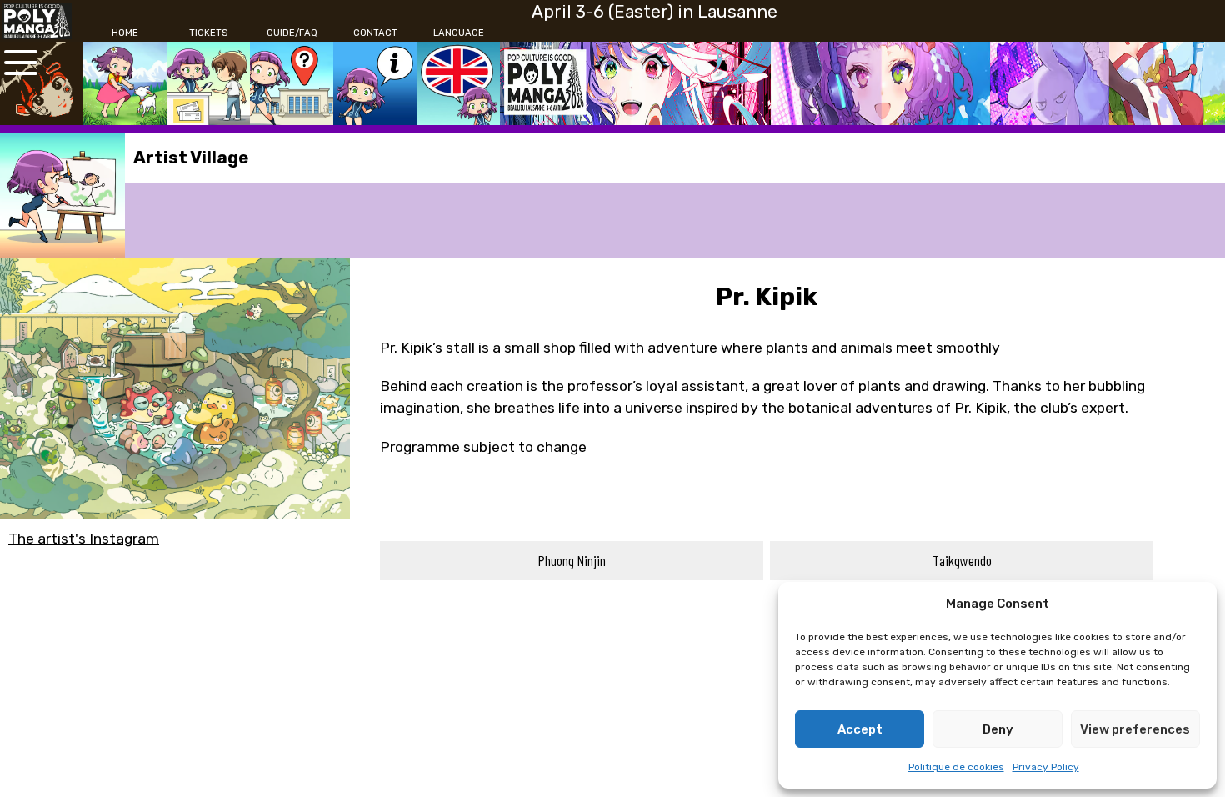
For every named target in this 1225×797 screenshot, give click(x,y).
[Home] (125, 83)
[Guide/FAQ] (291, 83)
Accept (860, 729)
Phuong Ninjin (572, 560)
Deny (997, 729)
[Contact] (375, 83)
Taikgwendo (962, 560)
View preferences (1135, 729)
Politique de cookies (956, 767)
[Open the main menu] (21, 62)
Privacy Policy (1045, 767)
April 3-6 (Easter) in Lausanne (655, 12)
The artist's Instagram (83, 538)
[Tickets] (208, 83)
